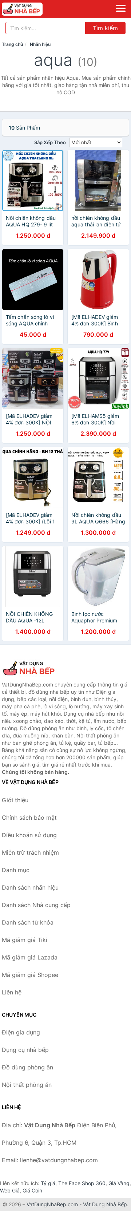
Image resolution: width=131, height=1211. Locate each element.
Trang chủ (12, 44)
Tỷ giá (48, 1183)
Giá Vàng (119, 1183)
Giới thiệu (15, 800)
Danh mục (15, 870)
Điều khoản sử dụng (29, 835)
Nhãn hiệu (40, 44)
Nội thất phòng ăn (27, 1084)
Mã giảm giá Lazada (29, 957)
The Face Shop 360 (82, 1183)
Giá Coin (32, 1190)
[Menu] (121, 8)
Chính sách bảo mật (29, 817)
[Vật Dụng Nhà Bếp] (38, 668)
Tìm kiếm (105, 28)
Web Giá (10, 1190)
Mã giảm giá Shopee (30, 974)
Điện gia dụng (21, 1032)
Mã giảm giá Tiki (24, 939)
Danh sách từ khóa (27, 922)
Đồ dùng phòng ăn (27, 1067)
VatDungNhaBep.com (52, 1204)
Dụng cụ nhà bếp (25, 1049)
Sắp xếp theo (50, 142)
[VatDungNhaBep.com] (30, 9)
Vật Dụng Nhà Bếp (105, 1204)
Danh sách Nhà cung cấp (36, 905)
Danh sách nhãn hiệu (30, 887)
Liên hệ (11, 992)
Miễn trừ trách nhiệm (30, 852)
